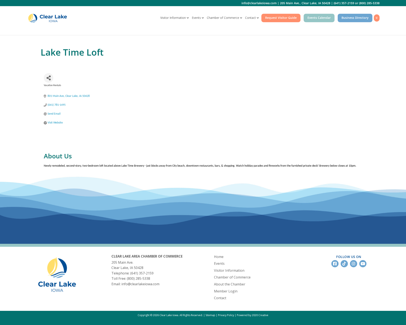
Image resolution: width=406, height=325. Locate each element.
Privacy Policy (226, 315)
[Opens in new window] (57, 295)
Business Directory (355, 18)
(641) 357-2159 (344, 3)
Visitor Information (173, 18)
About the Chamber (229, 284)
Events (196, 18)
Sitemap (210, 315)
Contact (250, 18)
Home (219, 256)
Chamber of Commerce (223, 18)
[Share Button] (48, 78)
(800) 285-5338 (369, 3)
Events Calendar (319, 18)
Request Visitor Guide (281, 18)
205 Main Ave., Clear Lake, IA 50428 (305, 3)
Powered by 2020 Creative (252, 315)
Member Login (225, 291)
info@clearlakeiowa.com (259, 3)
